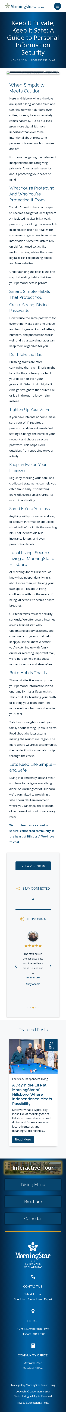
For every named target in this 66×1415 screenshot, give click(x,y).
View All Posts (33, 866)
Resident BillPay (33, 1368)
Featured (21, 1046)
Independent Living (43, 60)
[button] (50, 966)
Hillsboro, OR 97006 (33, 1334)
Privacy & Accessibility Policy (33, 1402)
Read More (33, 977)
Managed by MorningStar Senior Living (33, 1385)
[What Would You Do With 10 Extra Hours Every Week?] (37, 1040)
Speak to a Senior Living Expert (33, 1299)
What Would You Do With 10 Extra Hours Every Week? (34, 1057)
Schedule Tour (33, 1294)
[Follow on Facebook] (33, 900)
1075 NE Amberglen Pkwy (33, 1328)
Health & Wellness (40, 1046)
